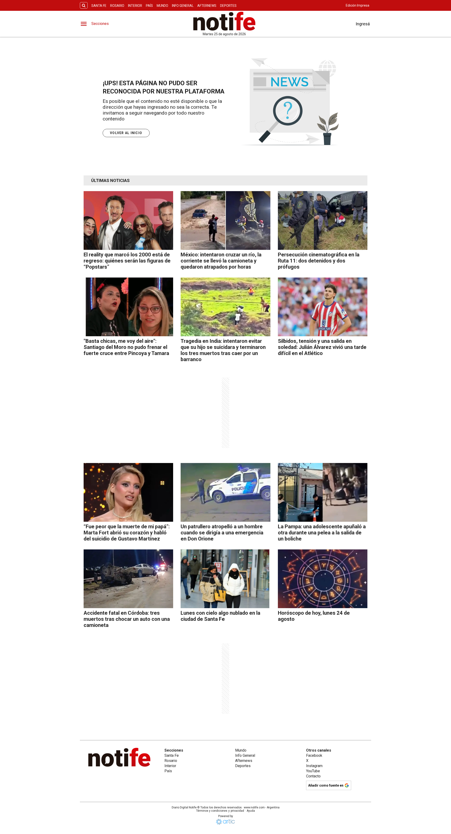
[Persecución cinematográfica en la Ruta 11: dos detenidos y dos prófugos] (322, 220)
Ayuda (251, 810)
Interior (135, 6)
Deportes (228, 6)
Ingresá (363, 23)
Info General (183, 6)
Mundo (162, 6)
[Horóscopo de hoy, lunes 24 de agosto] (322, 578)
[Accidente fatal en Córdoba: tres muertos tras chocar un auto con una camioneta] (128, 578)
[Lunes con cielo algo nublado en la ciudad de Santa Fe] (225, 578)
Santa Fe (98, 6)
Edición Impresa (357, 5)
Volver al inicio (126, 133)
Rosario (117, 6)
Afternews (206, 6)
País (149, 6)
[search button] (84, 5)
